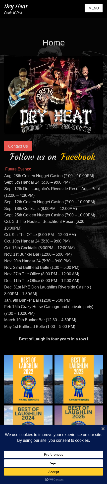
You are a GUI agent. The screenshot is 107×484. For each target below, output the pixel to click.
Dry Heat (16, 6)
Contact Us (18, 146)
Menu (94, 8)
